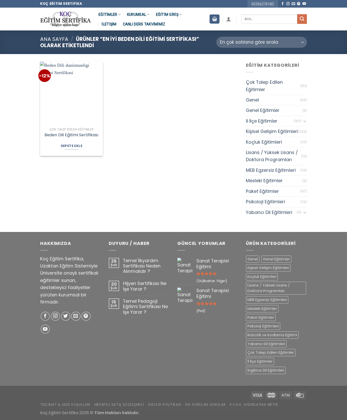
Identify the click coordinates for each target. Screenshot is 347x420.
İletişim (109, 24)
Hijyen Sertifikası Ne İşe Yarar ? (144, 286)
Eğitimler (108, 14)
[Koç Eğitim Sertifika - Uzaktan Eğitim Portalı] (65, 19)
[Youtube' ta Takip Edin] (304, 4)
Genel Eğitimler (262, 110)
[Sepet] (214, 19)
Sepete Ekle (71, 146)
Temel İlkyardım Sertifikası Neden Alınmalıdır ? (142, 266)
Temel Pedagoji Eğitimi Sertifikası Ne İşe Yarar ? (145, 306)
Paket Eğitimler (262, 191)
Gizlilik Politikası (164, 404)
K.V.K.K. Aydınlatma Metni (254, 404)
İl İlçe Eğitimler (261, 121)
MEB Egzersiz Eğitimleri (271, 170)
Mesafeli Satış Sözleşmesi (119, 404)
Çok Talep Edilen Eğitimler (264, 85)
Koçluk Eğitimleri (264, 142)
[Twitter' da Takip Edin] (65, 316)
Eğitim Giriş (167, 14)
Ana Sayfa (54, 39)
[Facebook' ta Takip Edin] (282, 4)
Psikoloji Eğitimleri (265, 201)
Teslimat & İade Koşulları (65, 404)
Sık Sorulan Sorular (205, 404)
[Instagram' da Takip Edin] (288, 4)
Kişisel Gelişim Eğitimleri (272, 131)
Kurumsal (136, 14)
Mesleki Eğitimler (264, 180)
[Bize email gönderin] (293, 4)
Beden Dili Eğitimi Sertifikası (71, 135)
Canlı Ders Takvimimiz (144, 24)
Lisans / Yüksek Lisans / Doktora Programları (272, 156)
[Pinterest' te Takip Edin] (298, 4)
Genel (252, 100)
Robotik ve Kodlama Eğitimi (272, 335)
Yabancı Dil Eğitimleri (269, 212)
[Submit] (302, 19)
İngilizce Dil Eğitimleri (265, 370)
